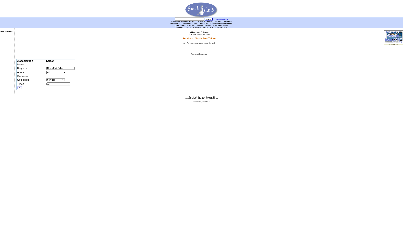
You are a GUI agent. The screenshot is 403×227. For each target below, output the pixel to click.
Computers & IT (176, 23)
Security (205, 27)
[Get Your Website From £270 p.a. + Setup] (393, 43)
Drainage (195, 23)
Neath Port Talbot (6, 31)
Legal (214, 25)
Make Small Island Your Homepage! (201, 97)
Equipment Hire (226, 23)
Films (188, 25)
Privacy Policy (190, 98)
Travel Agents (223, 27)
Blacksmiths (175, 21)
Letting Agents (222, 25)
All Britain (192, 34)
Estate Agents (179, 25)
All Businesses (195, 32)
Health (193, 25)
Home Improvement (204, 25)
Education (216, 23)
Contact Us (393, 44)
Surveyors (213, 27)
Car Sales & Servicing (204, 21)
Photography (179, 27)
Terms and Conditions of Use (207, 98)
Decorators (187, 23)
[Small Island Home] (201, 16)
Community (227, 21)
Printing (188, 27)
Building (184, 21)
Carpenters (217, 21)
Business (192, 21)
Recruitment (197, 27)
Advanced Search (222, 19)
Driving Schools (205, 23)
